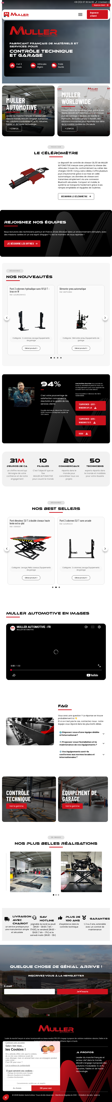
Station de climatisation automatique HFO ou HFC (30, 522)
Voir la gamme (16, 806)
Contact (103, 2)
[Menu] (80, 14)
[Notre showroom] (30, 872)
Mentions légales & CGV (66, 1095)
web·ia (97, 1095)
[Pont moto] (81, 872)
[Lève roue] (81, 320)
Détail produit (30, 348)
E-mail (8, 986)
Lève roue (64, 288)
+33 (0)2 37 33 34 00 (84, 2)
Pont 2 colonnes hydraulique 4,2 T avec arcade (28, 290)
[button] (101, 5)
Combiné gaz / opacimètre (72, 520)
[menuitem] (3, 3)
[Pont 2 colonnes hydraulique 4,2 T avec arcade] (31, 320)
